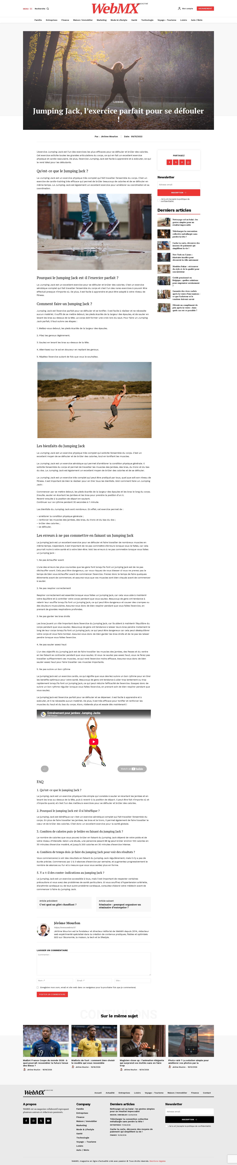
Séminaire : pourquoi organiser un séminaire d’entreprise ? (120, 906)
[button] (42, 9)
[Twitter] (175, 162)
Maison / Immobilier (118, 1115)
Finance (113, 1135)
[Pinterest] (182, 162)
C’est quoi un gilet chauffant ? (58, 904)
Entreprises (115, 1125)
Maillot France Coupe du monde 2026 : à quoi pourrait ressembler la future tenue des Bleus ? (45, 1063)
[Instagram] (33, 1121)
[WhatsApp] (188, 162)
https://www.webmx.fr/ (65, 927)
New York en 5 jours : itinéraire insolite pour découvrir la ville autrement (185, 257)
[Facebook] (169, 162)
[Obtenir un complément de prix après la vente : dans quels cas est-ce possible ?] (163, 307)
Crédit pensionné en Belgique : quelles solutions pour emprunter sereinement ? (186, 281)
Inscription (177, 193)
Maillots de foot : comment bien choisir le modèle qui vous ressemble (93, 1061)
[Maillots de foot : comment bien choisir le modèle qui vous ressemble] (94, 1041)
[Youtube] (48, 1121)
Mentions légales (157, 1161)
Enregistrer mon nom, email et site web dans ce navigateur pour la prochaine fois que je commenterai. (88, 987)
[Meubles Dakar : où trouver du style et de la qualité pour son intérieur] (163, 269)
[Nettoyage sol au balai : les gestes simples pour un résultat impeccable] (163, 222)
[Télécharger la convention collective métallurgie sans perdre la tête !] (163, 233)
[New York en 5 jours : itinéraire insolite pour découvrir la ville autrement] (163, 257)
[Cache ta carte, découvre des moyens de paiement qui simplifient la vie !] (163, 245)
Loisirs (119, 102)
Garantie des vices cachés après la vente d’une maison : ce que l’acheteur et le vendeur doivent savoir (186, 295)
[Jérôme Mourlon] (43, 930)
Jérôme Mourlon (109, 136)
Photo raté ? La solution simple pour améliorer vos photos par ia (188, 1061)
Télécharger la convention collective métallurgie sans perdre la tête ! (185, 234)
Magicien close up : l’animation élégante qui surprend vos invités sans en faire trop (142, 1063)
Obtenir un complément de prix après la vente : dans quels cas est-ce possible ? (185, 308)
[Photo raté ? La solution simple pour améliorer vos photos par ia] (191, 1041)
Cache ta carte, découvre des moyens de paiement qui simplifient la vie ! (186, 246)
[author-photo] (25, 1069)
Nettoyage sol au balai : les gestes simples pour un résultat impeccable (185, 222)
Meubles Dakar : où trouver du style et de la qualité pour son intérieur (186, 269)
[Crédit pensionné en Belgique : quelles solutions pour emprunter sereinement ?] (163, 280)
